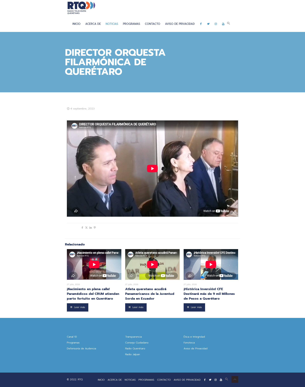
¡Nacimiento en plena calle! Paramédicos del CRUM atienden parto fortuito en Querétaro (93, 294)
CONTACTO (164, 380)
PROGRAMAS (146, 380)
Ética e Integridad (194, 337)
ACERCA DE (115, 380)
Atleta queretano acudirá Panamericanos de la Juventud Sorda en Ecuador (149, 294)
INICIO (101, 380)
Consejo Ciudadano (137, 343)
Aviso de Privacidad (195, 348)
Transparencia (133, 337)
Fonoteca (189, 343)
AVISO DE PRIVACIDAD (187, 380)
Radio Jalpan (132, 354)
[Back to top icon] (234, 379)
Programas (73, 343)
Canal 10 (72, 337)
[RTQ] (81, 8)
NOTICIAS (130, 380)
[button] (228, 24)
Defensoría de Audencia (81, 348)
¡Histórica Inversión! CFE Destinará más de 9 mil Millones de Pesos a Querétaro (209, 294)
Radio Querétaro (135, 348)
